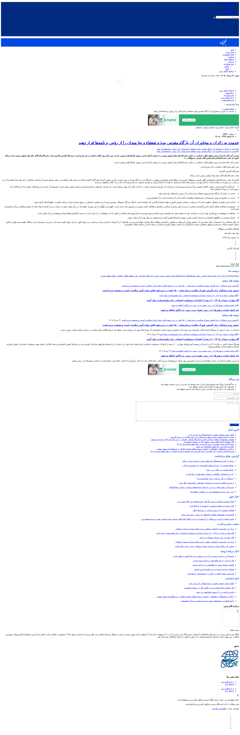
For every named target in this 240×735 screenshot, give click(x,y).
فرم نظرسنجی (228, 13)
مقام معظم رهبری (108, 276)
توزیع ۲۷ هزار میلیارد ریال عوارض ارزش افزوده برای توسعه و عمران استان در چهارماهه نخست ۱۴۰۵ (192, 451)
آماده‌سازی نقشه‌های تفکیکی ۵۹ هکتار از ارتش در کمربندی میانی (207, 515)
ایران (219, 276)
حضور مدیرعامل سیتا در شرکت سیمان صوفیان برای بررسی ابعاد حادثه (204, 546)
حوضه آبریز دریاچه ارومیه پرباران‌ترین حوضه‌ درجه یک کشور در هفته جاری (203, 556)
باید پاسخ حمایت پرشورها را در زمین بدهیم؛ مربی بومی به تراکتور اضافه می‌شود (200, 310)
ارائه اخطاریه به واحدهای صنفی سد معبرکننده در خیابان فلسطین (207, 601)
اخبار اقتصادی (228, 55)
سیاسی (231, 57)
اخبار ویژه (230, 52)
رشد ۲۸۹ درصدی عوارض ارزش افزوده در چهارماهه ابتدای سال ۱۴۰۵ (205, 444)
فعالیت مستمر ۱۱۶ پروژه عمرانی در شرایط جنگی (213, 510)
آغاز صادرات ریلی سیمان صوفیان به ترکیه (217, 537)
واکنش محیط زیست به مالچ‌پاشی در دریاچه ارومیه (213, 565)
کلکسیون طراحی (219, 709)
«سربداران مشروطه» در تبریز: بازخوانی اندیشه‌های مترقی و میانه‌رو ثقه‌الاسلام (201, 487)
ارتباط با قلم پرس (226, 3)
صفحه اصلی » (228, 109)
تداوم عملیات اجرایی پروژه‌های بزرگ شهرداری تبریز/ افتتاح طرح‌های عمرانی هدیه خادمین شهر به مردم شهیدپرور (187, 519)
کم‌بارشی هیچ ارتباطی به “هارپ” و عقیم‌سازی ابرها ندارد (210, 574)
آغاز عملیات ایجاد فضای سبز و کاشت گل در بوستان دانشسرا (209, 442)
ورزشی (231, 62)
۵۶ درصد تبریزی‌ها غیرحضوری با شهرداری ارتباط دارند (211, 506)
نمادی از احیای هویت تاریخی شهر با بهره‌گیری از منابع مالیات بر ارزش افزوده (202, 437)
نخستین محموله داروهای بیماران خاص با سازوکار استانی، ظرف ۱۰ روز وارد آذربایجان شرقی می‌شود (192, 439)
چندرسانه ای (229, 8)
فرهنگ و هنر (229, 59)
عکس (226, 66)
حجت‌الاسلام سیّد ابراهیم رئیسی (172, 276)
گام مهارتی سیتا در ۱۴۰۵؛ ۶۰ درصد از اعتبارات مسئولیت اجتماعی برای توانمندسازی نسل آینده (193, 300)
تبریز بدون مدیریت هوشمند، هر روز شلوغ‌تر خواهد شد (212, 492)
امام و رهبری (208, 127)
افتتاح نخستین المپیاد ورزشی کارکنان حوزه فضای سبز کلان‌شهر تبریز (205, 501)
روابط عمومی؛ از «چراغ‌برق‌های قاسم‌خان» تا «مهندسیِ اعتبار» (208, 465)
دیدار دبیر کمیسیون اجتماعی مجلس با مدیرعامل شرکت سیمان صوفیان (204, 542)
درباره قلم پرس (227, 10)
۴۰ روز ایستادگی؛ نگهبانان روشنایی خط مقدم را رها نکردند (210, 474)
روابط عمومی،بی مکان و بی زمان (220, 470)
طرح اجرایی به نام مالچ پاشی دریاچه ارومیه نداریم (213, 561)
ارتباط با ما (229, 684)
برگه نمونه (230, 5)
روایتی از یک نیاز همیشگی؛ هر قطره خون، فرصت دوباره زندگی (208, 461)
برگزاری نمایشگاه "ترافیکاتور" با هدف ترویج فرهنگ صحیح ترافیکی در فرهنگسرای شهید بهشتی (195, 449)
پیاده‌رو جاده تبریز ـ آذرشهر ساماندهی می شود (215, 447)
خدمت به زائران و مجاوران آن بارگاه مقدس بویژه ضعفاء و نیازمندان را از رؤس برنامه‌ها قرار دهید (159, 142)
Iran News (235, 276)
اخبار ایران (229, 127)
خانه (232, 50)
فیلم (227, 69)
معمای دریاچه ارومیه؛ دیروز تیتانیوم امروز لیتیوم (214, 569)
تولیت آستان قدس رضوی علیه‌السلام (201, 276)
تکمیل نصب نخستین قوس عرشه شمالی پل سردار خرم (211, 435)
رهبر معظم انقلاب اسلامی (127, 276)
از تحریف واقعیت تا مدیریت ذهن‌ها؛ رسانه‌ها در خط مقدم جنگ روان (206, 483)
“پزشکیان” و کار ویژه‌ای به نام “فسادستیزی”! (215, 479)
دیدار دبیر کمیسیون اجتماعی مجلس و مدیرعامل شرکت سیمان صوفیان (204, 529)
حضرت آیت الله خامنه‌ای (149, 276)
